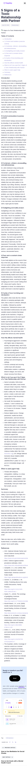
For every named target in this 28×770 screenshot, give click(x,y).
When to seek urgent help (12, 70)
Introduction (8, 39)
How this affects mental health (13, 63)
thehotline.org (8, 453)
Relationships (15, 25)
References (7, 75)
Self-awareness (9, 738)
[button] (24, 3)
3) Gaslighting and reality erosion (14, 51)
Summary (7, 72)
